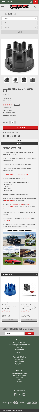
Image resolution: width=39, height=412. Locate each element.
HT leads (21, 204)
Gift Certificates (19, 359)
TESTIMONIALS (19, 384)
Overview (20, 140)
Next (36, 57)
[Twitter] (15, 136)
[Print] (11, 136)
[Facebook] (4, 136)
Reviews (19, 144)
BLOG (19, 379)
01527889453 (7, 2)
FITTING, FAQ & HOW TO (19, 375)
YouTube (28, 218)
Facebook (8, 220)
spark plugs (10, 206)
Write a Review (7, 107)
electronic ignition (9, 200)
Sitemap (20, 410)
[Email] (8, 136)
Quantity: (5, 122)
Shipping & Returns (19, 364)
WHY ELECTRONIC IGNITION (19, 373)
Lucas (22, 303)
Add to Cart (10, 319)
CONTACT (19, 382)
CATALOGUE (19, 377)
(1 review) (17, 105)
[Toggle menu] (2, 7)
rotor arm (15, 204)
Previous (2, 57)
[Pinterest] (19, 136)
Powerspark (5, 303)
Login (16, 361)
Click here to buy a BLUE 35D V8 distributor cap (15, 174)
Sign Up (22, 361)
